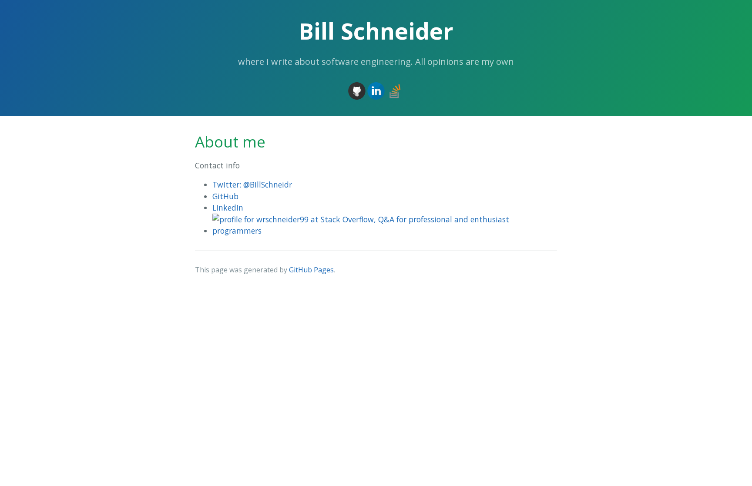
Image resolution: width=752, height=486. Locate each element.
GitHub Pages (311, 270)
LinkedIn (227, 207)
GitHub (225, 196)
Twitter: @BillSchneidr (252, 184)
